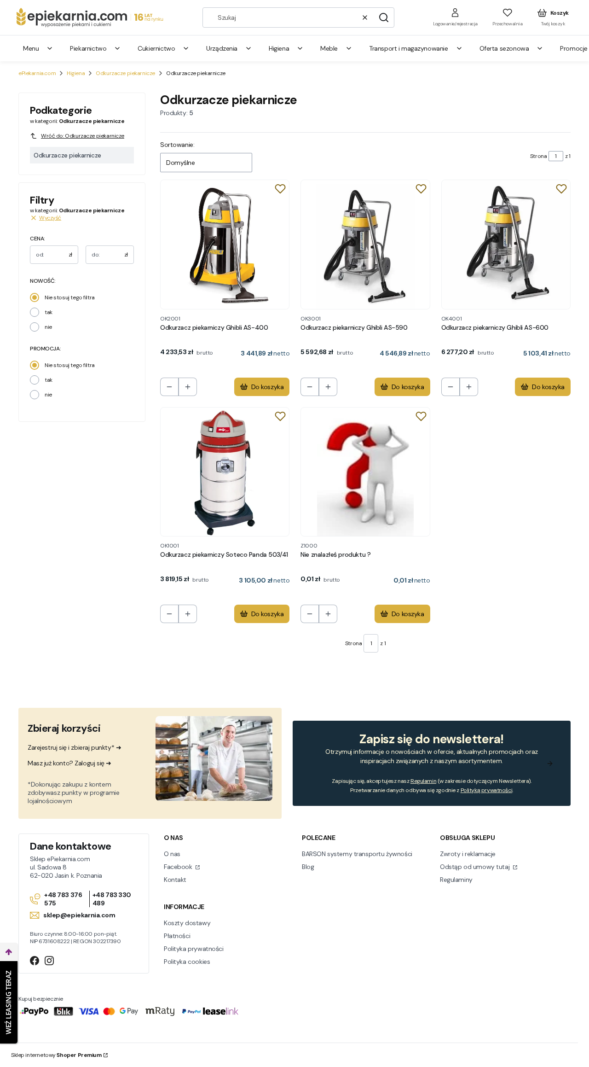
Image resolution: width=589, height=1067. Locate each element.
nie (48, 327)
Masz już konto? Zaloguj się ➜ (69, 763)
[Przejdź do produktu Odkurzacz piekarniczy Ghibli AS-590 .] (365, 244)
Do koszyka (267, 387)
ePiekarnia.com (37, 73)
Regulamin (423, 781)
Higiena (76, 73)
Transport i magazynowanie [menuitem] (408, 48)
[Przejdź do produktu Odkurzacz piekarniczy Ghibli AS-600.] (506, 244)
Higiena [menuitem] (279, 48)
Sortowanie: (177, 144)
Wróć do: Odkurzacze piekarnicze (82, 136)
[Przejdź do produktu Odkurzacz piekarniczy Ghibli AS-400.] (224, 244)
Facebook (179, 867)
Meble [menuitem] (329, 48)
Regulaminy (456, 879)
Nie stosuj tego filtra (70, 297)
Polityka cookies (187, 961)
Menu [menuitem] (31, 48)
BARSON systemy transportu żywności (357, 854)
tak (48, 312)
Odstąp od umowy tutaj (475, 867)
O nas (172, 854)
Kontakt (175, 879)
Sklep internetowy (56, 1055)
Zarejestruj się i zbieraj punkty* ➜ (74, 747)
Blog (308, 867)
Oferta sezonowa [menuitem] (504, 48)
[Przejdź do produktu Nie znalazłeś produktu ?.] (365, 471)
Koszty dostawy (187, 923)
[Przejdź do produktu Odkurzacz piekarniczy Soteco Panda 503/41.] (224, 471)
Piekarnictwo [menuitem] (88, 48)
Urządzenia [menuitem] (221, 48)
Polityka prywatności (194, 949)
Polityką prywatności (487, 790)
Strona (538, 156)
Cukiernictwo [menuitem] (156, 48)
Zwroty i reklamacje (468, 854)
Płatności (177, 936)
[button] (383, 17)
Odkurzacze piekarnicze (125, 73)
